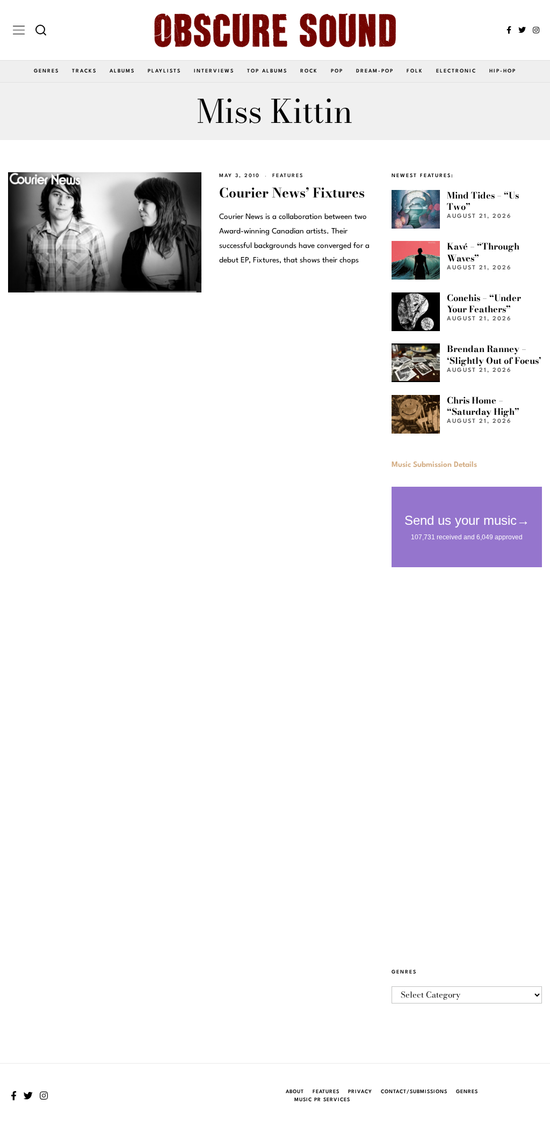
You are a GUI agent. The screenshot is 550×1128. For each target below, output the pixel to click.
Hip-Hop (502, 71)
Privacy (360, 1091)
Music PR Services (322, 1099)
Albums (122, 71)
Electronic (456, 71)
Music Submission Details (434, 464)
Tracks (84, 71)
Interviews (214, 71)
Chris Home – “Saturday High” (483, 406)
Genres (46, 71)
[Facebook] (509, 30)
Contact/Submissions (414, 1091)
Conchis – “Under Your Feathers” (484, 303)
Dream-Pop (375, 71)
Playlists (164, 71)
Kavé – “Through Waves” (483, 252)
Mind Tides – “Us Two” (483, 201)
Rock (309, 71)
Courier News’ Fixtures (292, 193)
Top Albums (267, 71)
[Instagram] (536, 30)
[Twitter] (522, 30)
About (295, 1091)
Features (287, 175)
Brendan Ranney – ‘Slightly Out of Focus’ (494, 354)
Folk (415, 71)
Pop (337, 71)
